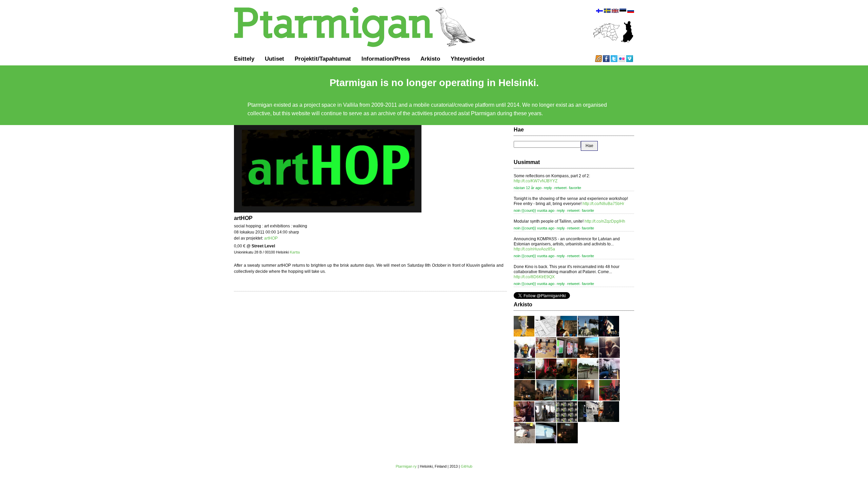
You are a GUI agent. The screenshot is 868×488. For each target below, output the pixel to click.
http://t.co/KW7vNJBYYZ (535, 181)
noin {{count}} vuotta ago (534, 210)
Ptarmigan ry (406, 466)
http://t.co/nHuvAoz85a (534, 249)
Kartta (295, 252)
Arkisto (430, 58)
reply (548, 188)
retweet (560, 188)
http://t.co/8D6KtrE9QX (534, 276)
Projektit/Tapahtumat (323, 58)
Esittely (244, 58)
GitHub (466, 466)
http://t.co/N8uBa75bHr (603, 203)
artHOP (271, 238)
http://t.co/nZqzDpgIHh (605, 221)
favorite (575, 188)
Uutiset (274, 58)
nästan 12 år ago (527, 188)
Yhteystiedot (468, 58)
